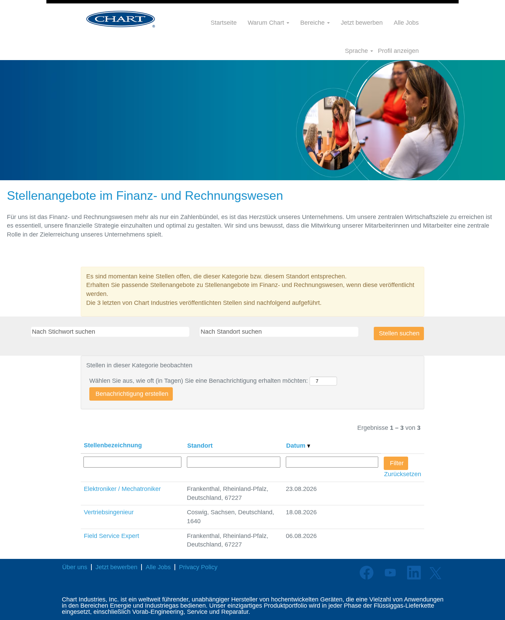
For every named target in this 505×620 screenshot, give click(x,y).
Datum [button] (296, 445)
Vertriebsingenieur (109, 512)
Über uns (74, 567)
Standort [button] (200, 445)
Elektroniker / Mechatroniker (122, 488)
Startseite (224, 22)
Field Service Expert (111, 535)
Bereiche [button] (313, 22)
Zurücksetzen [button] (402, 474)
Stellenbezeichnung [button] (113, 445)
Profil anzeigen (398, 50)
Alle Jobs (406, 22)
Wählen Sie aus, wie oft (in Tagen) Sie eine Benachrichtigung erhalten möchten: (198, 380)
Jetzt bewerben (362, 22)
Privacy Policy (198, 567)
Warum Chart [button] (267, 22)
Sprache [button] (357, 50)
